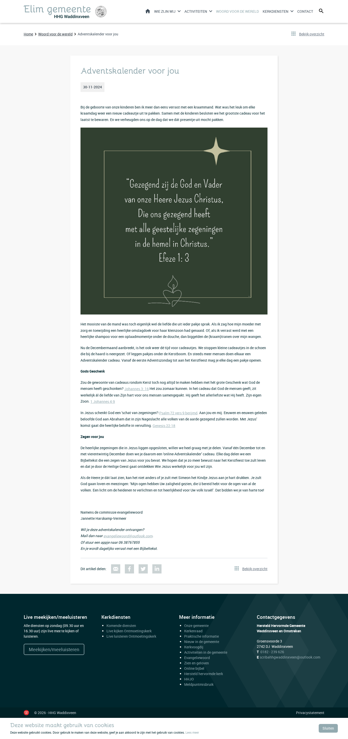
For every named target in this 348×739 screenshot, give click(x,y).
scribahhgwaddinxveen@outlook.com (290, 657)
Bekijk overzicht (311, 34)
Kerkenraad (193, 630)
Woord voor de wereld (237, 11)
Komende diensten (121, 625)
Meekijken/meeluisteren (54, 649)
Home (147, 11)
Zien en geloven (196, 663)
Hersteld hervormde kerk (203, 673)
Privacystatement (310, 712)
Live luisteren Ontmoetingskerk (131, 636)
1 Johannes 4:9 (102, 401)
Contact (305, 11)
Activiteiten (195, 11)
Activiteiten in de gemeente (205, 652)
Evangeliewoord (197, 657)
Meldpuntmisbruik (198, 684)
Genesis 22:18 (164, 425)
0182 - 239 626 (272, 651)
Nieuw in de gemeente (201, 641)
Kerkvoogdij (193, 647)
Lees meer (192, 732)
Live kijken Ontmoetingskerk (129, 630)
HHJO (189, 679)
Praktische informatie (202, 636)
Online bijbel (194, 668)
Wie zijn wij (165, 11)
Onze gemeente (196, 625)
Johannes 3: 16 (136, 388)
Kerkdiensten (275, 11)
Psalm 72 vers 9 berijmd (178, 412)
